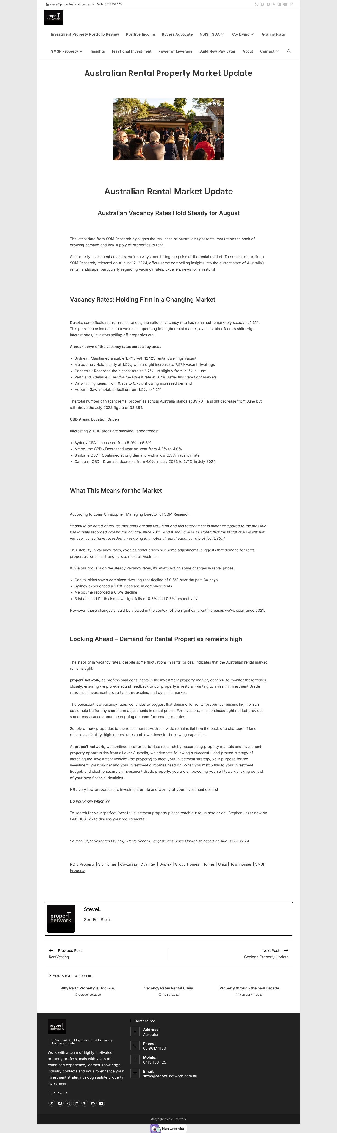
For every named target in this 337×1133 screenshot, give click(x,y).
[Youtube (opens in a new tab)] (285, 4)
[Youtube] (101, 1103)
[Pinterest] (84, 1103)
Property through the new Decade (249, 988)
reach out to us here (198, 813)
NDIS (75, 864)
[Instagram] (68, 1103)
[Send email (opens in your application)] (290, 4)
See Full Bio (95, 919)
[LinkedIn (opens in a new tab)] (279, 4)
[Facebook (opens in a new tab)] (262, 4)
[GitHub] (93, 1103)
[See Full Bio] (109, 919)
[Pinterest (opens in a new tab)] (273, 4)
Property (87, 864)
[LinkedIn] (76, 1103)
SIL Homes (107, 864)
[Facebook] (60, 1103)
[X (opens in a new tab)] (256, 4)
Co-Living (128, 864)
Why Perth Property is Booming (87, 988)
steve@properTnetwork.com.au (170, 1076)
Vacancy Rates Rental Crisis (168, 988)
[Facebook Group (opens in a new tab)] (268, 4)
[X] (51, 1103)
